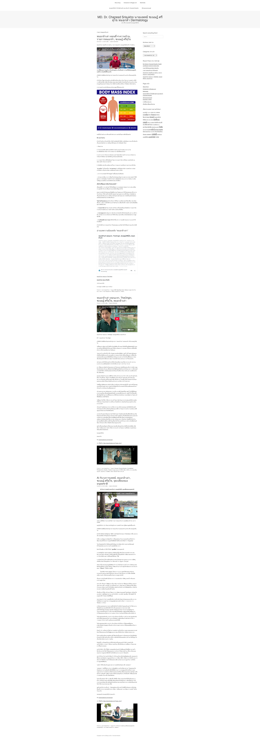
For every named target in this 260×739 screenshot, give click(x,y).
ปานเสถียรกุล (155, 124)
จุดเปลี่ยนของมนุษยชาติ (129, 725)
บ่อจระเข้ (118, 470)
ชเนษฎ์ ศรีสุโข (100, 727)
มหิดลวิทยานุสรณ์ (155, 127)
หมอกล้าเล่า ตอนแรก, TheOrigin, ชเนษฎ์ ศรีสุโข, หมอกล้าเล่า (114, 299)
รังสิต (161, 127)
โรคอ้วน (122, 291)
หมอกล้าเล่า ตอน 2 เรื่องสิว (103, 280)
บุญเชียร (152, 122)
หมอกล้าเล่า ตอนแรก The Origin (104, 276)
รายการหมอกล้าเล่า (105, 290)
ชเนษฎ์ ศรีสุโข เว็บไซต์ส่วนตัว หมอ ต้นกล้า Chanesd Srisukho (124, 8)
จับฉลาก (153, 114)
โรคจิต (157, 137)
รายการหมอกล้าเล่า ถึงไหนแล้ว (150, 70)
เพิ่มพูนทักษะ (160, 131)
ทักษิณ (144, 119)
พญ (158, 124)
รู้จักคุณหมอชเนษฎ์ (146, 8)
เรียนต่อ (144, 134)
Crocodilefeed (130, 468)
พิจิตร (125, 470)
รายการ (100, 291)
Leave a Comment (114, 41)
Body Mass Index (120, 290)
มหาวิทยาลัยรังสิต (147, 127)
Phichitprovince (100, 470)
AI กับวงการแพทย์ (120, 725)
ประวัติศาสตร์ (146, 124)
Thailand (110, 470)
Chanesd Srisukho (123, 468)
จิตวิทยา (158, 114)
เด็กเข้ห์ (115, 471)
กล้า (154, 112)
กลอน (152, 112)
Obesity (126, 290)
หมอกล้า (98, 471)
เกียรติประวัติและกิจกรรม (149, 104)
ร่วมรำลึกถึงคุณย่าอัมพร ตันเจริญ (151, 68)
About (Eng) (117, 2)
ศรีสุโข (113, 291)
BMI (115, 290)
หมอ (144, 131)
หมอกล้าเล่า (117, 291)
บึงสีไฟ (121, 470)
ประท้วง (156, 122)
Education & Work (147, 99)
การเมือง (145, 114)
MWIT (146, 112)
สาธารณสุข (159, 129)
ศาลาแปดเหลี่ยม (133, 470)
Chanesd (116, 468)
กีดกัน (150, 114)
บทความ (149, 122)
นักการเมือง (151, 119)
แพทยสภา (117, 727)
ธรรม (147, 119)
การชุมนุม (157, 112)
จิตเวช (144, 117)
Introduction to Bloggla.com (130, 2)
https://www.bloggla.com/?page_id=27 (112, 443)
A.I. (115, 725)
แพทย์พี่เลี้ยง (145, 137)
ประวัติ (160, 122)
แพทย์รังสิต (151, 137)
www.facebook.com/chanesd (106, 440)
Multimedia (142, 2)
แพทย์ (154, 134)
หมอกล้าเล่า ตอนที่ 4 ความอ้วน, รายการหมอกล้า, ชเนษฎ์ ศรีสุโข (114, 37)
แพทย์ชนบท (159, 134)
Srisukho (106, 470)
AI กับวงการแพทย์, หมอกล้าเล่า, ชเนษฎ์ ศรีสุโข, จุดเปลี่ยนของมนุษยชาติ (114, 480)
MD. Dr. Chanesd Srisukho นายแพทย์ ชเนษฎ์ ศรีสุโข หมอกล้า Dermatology (130, 18)
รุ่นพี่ (144, 129)
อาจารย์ (152, 131)
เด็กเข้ (112, 471)
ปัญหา (151, 124)
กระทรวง (149, 112)
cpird (144, 112)
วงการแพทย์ (106, 727)
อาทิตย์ (155, 131)
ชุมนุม (147, 117)
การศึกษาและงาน (147, 102)
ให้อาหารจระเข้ (120, 471)
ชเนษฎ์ (129, 290)
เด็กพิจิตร (108, 471)
